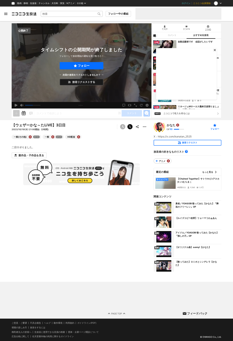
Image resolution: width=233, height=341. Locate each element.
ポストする (130, 126)
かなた (171, 125)
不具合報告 (35, 323)
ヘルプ (47, 323)
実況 (62, 3)
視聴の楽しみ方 (19, 327)
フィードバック (197, 313)
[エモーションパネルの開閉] (146, 113)
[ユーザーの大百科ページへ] (177, 125)
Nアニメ (70, 3)
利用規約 (70, 323)
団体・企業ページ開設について (83, 332)
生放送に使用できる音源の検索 (49, 332)
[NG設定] (154, 35)
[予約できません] (122, 126)
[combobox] (72, 14)
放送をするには (37, 327)
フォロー (84, 65)
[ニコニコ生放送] (24, 13)
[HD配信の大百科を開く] (78, 136)
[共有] (137, 126)
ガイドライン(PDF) (86, 323)
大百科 (55, 3)
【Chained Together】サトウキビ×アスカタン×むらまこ (198, 180)
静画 (26, 3)
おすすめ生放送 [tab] (201, 35)
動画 (19, 3)
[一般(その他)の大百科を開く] (30, 136)
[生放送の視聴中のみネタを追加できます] (16, 113)
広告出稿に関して (20, 336)
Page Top (116, 313)
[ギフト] (23, 113)
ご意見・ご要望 (19, 323)
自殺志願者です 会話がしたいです (195, 41)
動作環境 (58, 323)
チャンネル (44, 3)
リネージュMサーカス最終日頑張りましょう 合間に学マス (198, 108)
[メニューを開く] (5, 13)
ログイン (186, 3)
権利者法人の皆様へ (21, 331)
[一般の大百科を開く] (52, 136)
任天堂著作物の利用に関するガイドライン (53, 336)
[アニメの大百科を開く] (168, 160)
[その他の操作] (144, 126)
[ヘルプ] (186, 151)
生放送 (33, 3)
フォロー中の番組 (118, 13)
